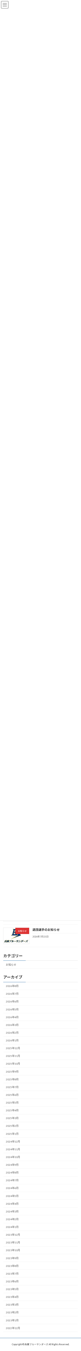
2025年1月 (12, 1133)
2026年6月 (12, 1001)
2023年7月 (12, 1273)
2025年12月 (13, 1048)
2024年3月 (12, 1211)
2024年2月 (12, 1219)
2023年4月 (12, 1297)
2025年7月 (12, 1087)
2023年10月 (13, 1250)
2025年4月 (12, 1110)
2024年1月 (12, 1227)
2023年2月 (12, 1312)
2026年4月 (12, 1017)
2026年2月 (12, 1032)
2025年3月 (12, 1118)
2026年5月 (12, 1009)
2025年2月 (12, 1126)
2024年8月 (12, 1172)
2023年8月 (12, 1266)
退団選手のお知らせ (46, 929)
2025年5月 (12, 1102)
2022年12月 (13, 1328)
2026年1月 (12, 1040)
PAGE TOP (75, 1306)
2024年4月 (12, 1203)
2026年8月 (12, 986)
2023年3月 (12, 1304)
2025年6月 (12, 1094)
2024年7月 (12, 1180)
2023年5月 (12, 1289)
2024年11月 (13, 1149)
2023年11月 (13, 1242)
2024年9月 (12, 1164)
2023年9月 (12, 1258)
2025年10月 (13, 1063)
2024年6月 (12, 1188)
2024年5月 (12, 1196)
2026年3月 (12, 1025)
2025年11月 (13, 1056)
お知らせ (11, 964)
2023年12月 (13, 1234)
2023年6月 (12, 1281)
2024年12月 (13, 1141)
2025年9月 (12, 1071)
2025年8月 (12, 1079)
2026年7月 (12, 994)
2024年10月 (13, 1157)
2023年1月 (12, 1320)
